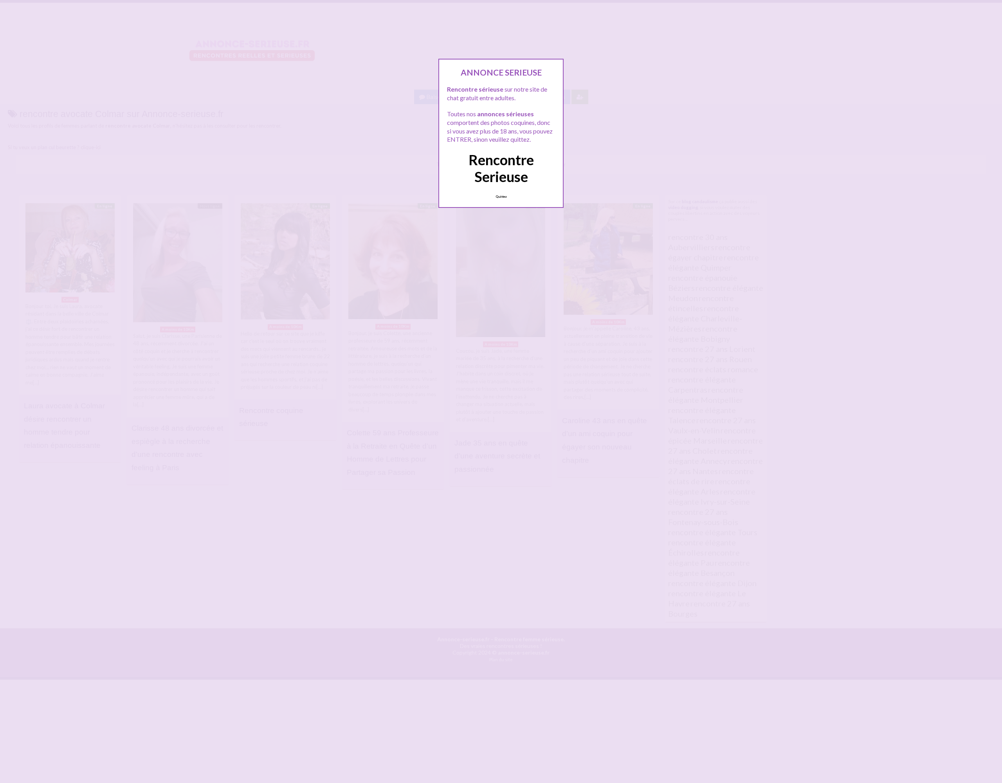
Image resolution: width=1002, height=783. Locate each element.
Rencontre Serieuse (501, 168)
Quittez (501, 196)
